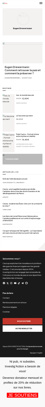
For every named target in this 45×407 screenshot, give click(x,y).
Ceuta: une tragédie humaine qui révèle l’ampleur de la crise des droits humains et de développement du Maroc (21, 191)
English (39, 353)
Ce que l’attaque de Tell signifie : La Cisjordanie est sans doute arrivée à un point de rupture (22, 232)
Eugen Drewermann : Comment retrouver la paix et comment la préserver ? (23, 70)
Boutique (7, 88)
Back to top (41, 246)
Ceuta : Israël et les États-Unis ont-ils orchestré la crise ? (22, 205)
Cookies (6, 311)
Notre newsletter (23, 328)
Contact (6, 298)
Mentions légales (10, 307)
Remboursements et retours (14, 302)
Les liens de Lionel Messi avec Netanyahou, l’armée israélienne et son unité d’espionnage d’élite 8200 (21, 218)
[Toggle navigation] (40, 3)
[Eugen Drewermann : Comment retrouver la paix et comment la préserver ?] (22, 52)
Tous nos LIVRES (11, 159)
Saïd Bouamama (21, 103)
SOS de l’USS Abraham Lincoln (15, 179)
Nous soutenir (24, 321)
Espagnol (33, 353)
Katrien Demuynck (22, 144)
